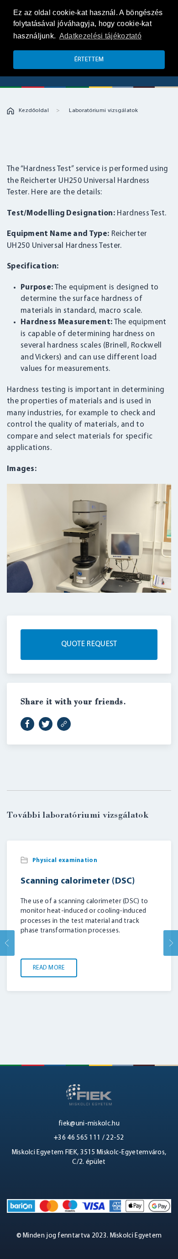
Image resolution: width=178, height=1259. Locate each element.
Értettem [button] (89, 59)
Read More (49, 968)
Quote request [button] (89, 644)
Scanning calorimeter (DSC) (78, 880)
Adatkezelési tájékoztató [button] (100, 36)
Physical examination (64, 860)
